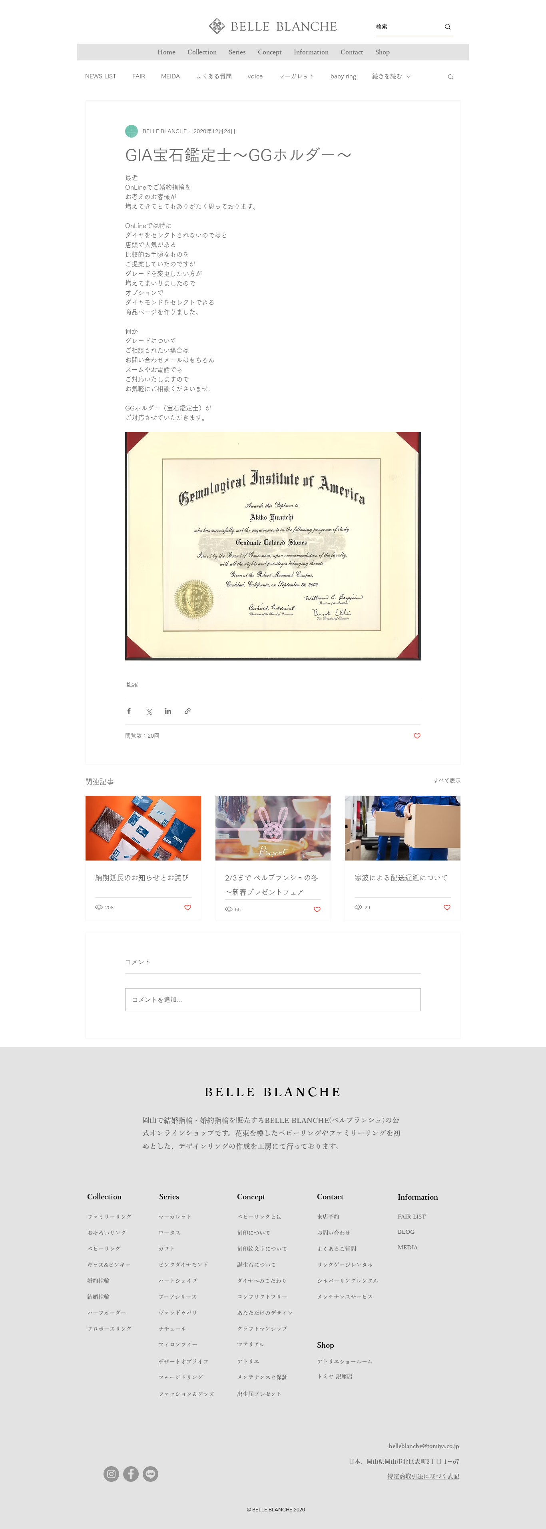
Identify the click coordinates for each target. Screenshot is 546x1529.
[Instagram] (111, 1474)
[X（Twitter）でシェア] (148, 711)
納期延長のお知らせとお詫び (142, 877)
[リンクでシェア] (187, 711)
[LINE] (150, 1474)
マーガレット (297, 76)
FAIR (138, 76)
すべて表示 (447, 780)
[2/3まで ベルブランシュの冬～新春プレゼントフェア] (273, 828)
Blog (132, 683)
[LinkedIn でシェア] (168, 711)
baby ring (343, 76)
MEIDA (170, 76)
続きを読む (387, 76)
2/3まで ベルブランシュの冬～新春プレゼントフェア (271, 885)
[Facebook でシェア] (129, 711)
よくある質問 (214, 76)
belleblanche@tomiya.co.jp (424, 1446)
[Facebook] (131, 1474)
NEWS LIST (100, 76)
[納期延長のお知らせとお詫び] (143, 828)
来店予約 (328, 1217)
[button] (237, 52)
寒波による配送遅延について (401, 877)
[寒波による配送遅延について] (402, 828)
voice (255, 76)
